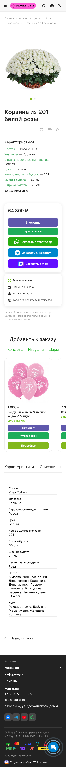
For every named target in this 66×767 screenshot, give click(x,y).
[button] (31, 99)
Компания (11, 667)
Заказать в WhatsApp (36, 242)
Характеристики (19, 467)
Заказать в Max (36, 264)
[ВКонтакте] (8, 717)
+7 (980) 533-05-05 (18, 694)
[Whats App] (32, 717)
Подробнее (28, 445)
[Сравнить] (50, 129)
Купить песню (33, 231)
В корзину (33, 222)
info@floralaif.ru (14, 699)
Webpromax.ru (42, 762)
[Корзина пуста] (60, 5)
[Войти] (52, 5)
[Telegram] (16, 717)
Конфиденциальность (17, 755)
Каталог (10, 661)
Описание (49, 467)
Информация (13, 674)
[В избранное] (41, 129)
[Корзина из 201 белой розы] (33, 68)
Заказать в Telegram (36, 253)
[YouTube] (24, 717)
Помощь (10, 681)
